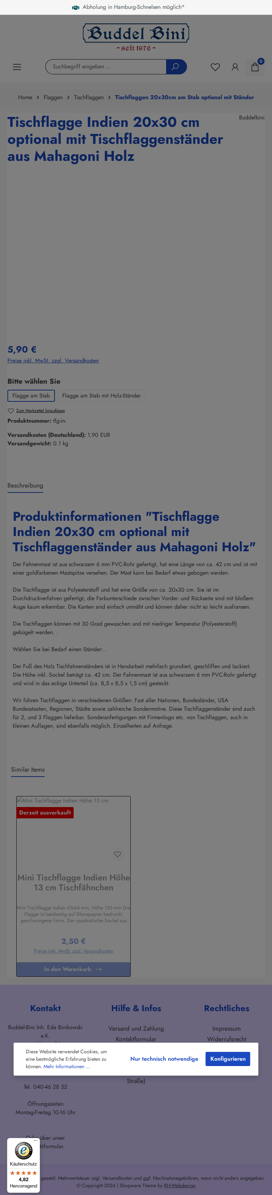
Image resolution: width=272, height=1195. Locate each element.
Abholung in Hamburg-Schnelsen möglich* (131, 7)
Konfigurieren (228, 1059)
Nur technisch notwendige (164, 1059)
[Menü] (36, 1142)
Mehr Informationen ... (67, 1066)
